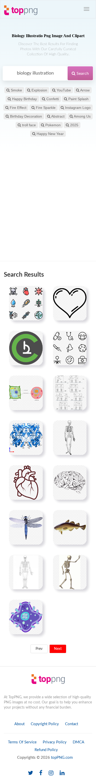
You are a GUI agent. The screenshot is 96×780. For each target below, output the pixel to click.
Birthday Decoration (25, 116)
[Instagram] (51, 773)
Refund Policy (46, 750)
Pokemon (52, 125)
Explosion (38, 90)
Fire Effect (17, 108)
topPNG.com (62, 758)
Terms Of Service (22, 742)
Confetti (52, 99)
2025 (73, 125)
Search (82, 73)
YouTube (63, 90)
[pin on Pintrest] (35, 292)
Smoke (16, 90)
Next (58, 649)
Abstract (57, 116)
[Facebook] (40, 773)
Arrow (84, 90)
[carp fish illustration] (70, 527)
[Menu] (86, 9)
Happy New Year (50, 134)
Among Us (82, 116)
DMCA (78, 742)
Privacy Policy (55, 742)
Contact (71, 724)
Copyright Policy (45, 724)
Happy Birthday (24, 99)
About (19, 724)
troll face (28, 125)
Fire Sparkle (45, 108)
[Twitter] (30, 773)
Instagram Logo (77, 108)
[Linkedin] (62, 773)
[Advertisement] (48, 208)
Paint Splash (78, 99)
